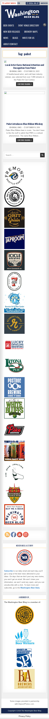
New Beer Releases (11, 31)
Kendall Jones (17, 71)
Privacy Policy (24, 716)
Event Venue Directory (28, 25)
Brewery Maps (30, 31)
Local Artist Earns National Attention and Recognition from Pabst (24, 66)
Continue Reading (25, 84)
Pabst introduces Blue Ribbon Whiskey (24, 124)
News (5, 38)
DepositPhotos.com (26, 704)
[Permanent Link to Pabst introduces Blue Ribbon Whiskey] (24, 106)
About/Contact (10, 44)
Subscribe (8, 571)
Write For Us (28, 38)
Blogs (15, 38)
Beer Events (8, 25)
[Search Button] (44, 24)
